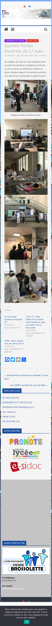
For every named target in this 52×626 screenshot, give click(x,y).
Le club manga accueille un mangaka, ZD (13, 319)
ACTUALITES (8, 397)
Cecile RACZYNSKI (27, 55)
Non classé (7, 411)
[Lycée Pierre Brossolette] (6, 29)
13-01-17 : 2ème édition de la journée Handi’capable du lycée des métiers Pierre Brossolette (35, 322)
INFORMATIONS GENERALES (16, 407)
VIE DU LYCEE (32, 41)
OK (26, 622)
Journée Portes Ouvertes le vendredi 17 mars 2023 (26, 377)
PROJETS (6, 416)
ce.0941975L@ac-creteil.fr (13, 588)
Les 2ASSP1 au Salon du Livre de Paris (29, 385)
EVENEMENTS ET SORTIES (15, 41)
